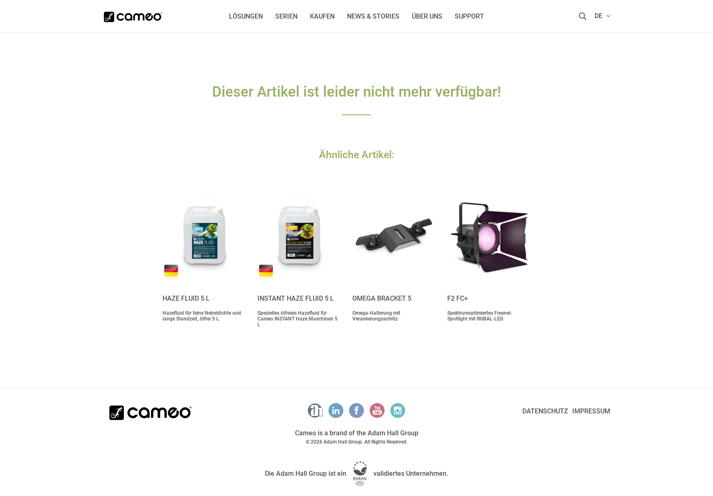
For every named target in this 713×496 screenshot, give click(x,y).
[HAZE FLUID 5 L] (203, 235)
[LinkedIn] (335, 410)
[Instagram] (397, 410)
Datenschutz (545, 411)
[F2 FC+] (488, 235)
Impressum (591, 411)
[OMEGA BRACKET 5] (393, 235)
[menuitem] (246, 16)
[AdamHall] (315, 410)
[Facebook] (356, 410)
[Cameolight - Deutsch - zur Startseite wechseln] (133, 14)
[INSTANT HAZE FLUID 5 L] (298, 235)
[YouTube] (377, 410)
